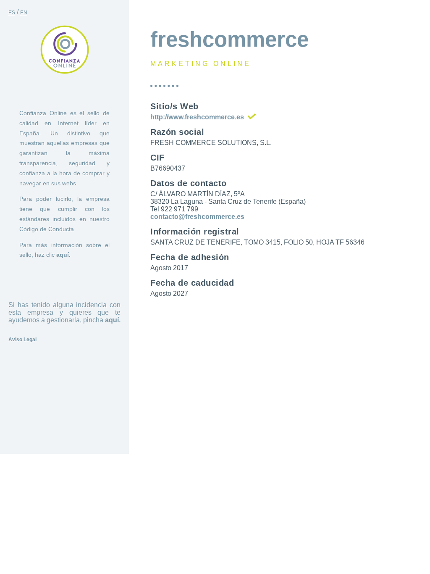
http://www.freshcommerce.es (197, 117)
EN (23, 13)
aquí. (63, 254)
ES (11, 13)
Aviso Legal (22, 339)
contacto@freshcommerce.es (197, 216)
